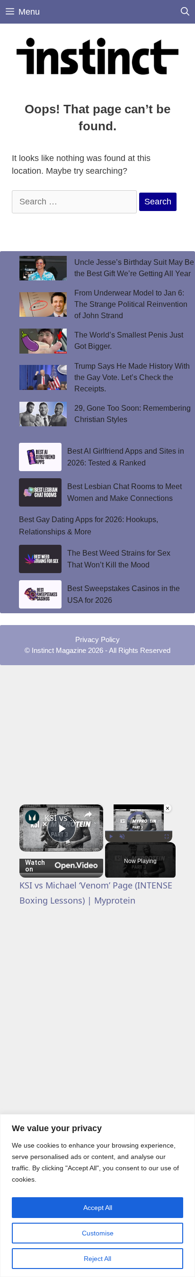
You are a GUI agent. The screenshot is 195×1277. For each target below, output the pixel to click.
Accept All (97, 1207)
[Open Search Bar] (185, 11)
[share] (88, 814)
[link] (32, 817)
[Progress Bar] (138, 830)
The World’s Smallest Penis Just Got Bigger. (128, 340)
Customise (98, 1233)
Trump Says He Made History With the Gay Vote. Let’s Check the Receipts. (132, 377)
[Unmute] (122, 836)
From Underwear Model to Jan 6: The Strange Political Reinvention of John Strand (130, 304)
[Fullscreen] (166, 836)
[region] (97, 1195)
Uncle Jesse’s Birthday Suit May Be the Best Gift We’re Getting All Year (134, 268)
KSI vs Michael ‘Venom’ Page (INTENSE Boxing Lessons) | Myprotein (61, 817)
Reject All (97, 1258)
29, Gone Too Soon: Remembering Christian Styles (132, 413)
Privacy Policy (97, 639)
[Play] (110, 836)
